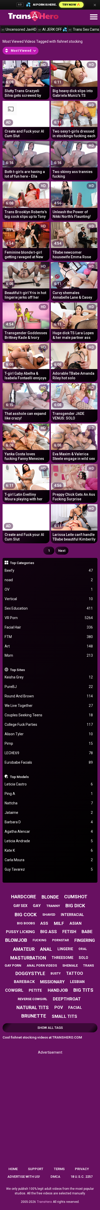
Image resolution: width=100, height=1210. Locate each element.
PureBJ (49, 687)
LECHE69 (49, 753)
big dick (75, 906)
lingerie (65, 949)
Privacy (82, 1169)
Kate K (49, 850)
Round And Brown (49, 696)
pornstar (60, 940)
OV (49, 589)
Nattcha (49, 803)
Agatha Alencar (49, 831)
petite (35, 990)
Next (61, 551)
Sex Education (49, 608)
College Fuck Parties (49, 724)
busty (56, 973)
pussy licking (20, 932)
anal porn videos (42, 965)
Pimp (49, 743)
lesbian (77, 982)
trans (88, 965)
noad (49, 580)
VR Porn (49, 618)
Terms (59, 1169)
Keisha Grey (49, 677)
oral (82, 949)
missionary (52, 981)
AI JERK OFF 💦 (52, 29)
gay (37, 905)
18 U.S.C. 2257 (82, 1177)
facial (75, 1007)
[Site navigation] (93, 17)
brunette (33, 1016)
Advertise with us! (23, 1177)
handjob (58, 990)
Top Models (19, 777)
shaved (48, 914)
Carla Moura (49, 860)
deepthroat (67, 998)
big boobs (26, 923)
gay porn (13, 965)
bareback (24, 981)
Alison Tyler (49, 734)
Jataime (49, 813)
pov (58, 1007)
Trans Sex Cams (84, 29)
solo (83, 958)
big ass (48, 931)
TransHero (44, 1202)
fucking (39, 940)
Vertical (49, 599)
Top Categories (22, 563)
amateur (24, 949)
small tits (64, 1016)
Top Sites (17, 670)
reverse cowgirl (32, 999)
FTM (49, 637)
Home (13, 1169)
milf (59, 923)
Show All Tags (50, 1028)
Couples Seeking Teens (49, 715)
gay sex (20, 906)
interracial (72, 915)
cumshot (75, 897)
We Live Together (49, 706)
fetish (69, 931)
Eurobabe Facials (49, 762)
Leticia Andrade (49, 841)
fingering (84, 940)
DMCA (55, 1177)
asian (75, 923)
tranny (53, 906)
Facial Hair (49, 627)
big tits (83, 990)
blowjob (16, 940)
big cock (26, 914)
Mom (49, 655)
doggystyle (30, 973)
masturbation (28, 957)
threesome (62, 958)
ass (44, 923)
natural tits (32, 1007)
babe (87, 931)
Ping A (49, 794)
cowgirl (14, 990)
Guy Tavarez (49, 869)
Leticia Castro (49, 784)
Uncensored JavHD (19, 29)
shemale (70, 965)
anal (46, 949)
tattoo (74, 973)
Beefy (49, 570)
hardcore (23, 897)
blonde (50, 897)
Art (49, 646)
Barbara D (49, 822)
